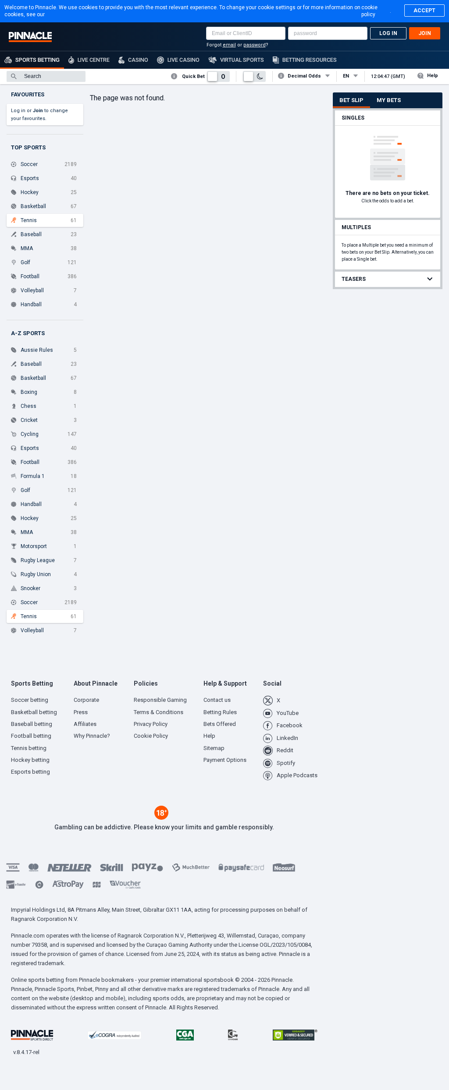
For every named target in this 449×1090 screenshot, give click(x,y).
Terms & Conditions (158, 712)
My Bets (389, 100)
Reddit (285, 750)
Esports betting (30, 771)
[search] (46, 76)
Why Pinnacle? (92, 736)
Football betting (31, 736)
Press (81, 712)
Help (432, 75)
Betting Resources (309, 60)
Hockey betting (30, 760)
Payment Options (224, 760)
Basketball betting (34, 712)
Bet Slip (351, 100)
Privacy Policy (150, 724)
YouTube (288, 713)
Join (424, 33)
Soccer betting (29, 700)
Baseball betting (31, 724)
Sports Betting (37, 60)
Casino (138, 60)
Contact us (217, 700)
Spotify (286, 763)
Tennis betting (28, 748)
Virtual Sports (242, 60)
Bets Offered (219, 724)
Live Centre (94, 60)
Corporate (86, 700)
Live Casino (183, 60)
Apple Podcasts (297, 775)
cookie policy (369, 11)
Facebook (290, 725)
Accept (424, 10)
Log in (388, 33)
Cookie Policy (151, 736)
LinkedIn (287, 738)
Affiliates (85, 724)
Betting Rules (220, 712)
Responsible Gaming (160, 700)
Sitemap (213, 748)
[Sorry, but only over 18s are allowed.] (161, 817)
